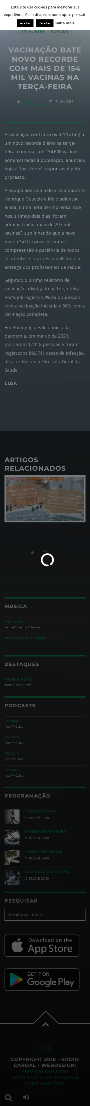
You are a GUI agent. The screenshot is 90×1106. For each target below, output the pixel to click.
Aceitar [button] (25, 23)
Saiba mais (64, 22)
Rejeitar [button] (44, 23)
